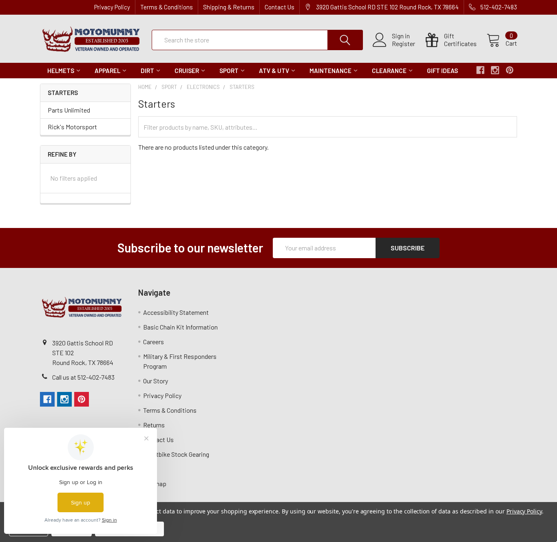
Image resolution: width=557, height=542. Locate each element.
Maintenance (330, 70)
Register (403, 43)
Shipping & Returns (228, 7)
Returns (154, 425)
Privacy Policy (112, 7)
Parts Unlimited (69, 110)
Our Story (155, 381)
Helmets (60, 70)
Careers (153, 341)
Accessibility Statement (176, 312)
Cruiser (187, 70)
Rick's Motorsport (72, 127)
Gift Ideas (442, 70)
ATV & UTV (274, 70)
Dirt (147, 70)
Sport (229, 70)
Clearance (389, 70)
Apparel (107, 70)
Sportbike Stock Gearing (176, 454)
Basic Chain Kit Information (180, 327)
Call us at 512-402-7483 (83, 377)
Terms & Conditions (166, 7)
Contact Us (279, 7)
